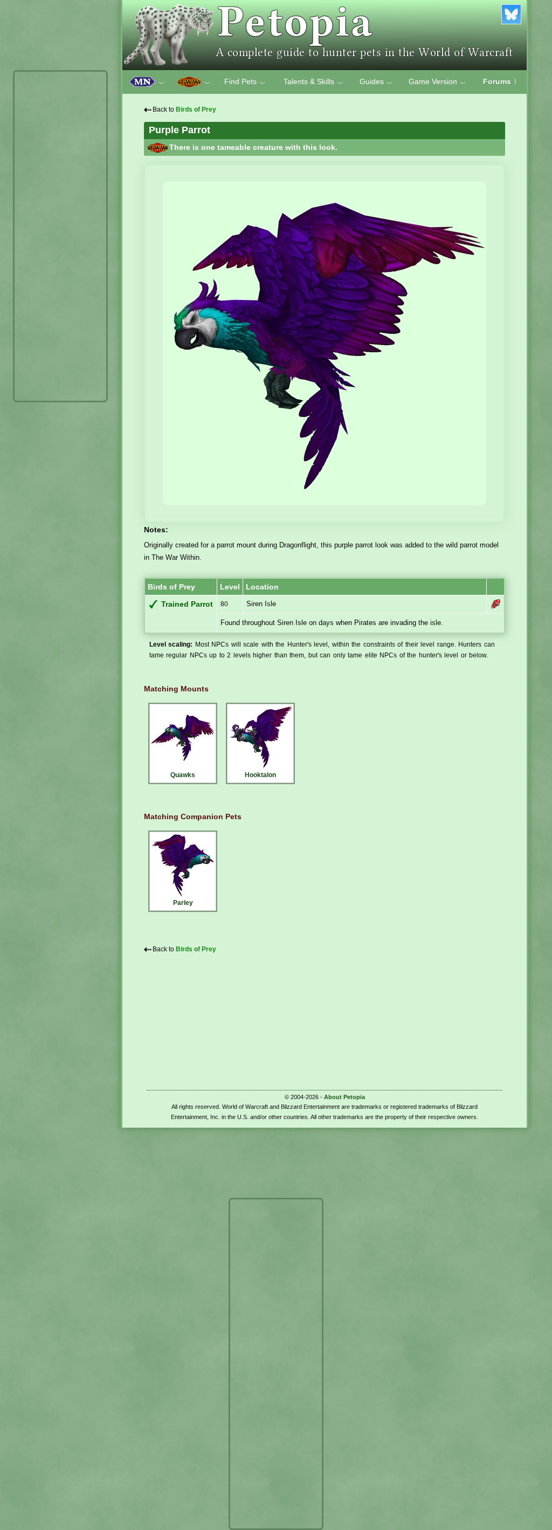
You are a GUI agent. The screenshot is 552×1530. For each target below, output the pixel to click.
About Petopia (344, 1097)
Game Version (437, 82)
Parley (183, 903)
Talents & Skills (313, 82)
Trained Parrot (187, 604)
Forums (501, 81)
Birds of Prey (196, 109)
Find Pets (245, 82)
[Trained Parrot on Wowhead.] (495, 604)
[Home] (324, 35)
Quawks (182, 775)
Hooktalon (260, 775)
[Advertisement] (60, 236)
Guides (376, 82)
